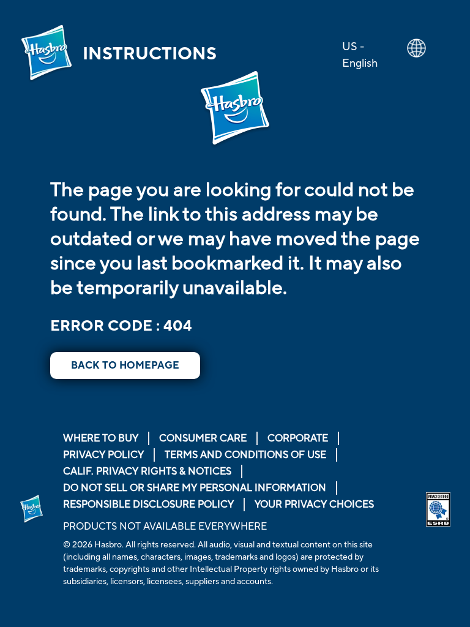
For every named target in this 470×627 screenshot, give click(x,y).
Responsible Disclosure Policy (148, 504)
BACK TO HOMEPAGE (125, 365)
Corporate (297, 438)
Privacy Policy (103, 455)
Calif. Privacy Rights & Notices (147, 471)
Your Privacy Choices (314, 504)
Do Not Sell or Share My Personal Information (194, 488)
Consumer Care (203, 438)
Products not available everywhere (165, 526)
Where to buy (100, 438)
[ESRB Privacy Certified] (438, 509)
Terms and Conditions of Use (245, 455)
